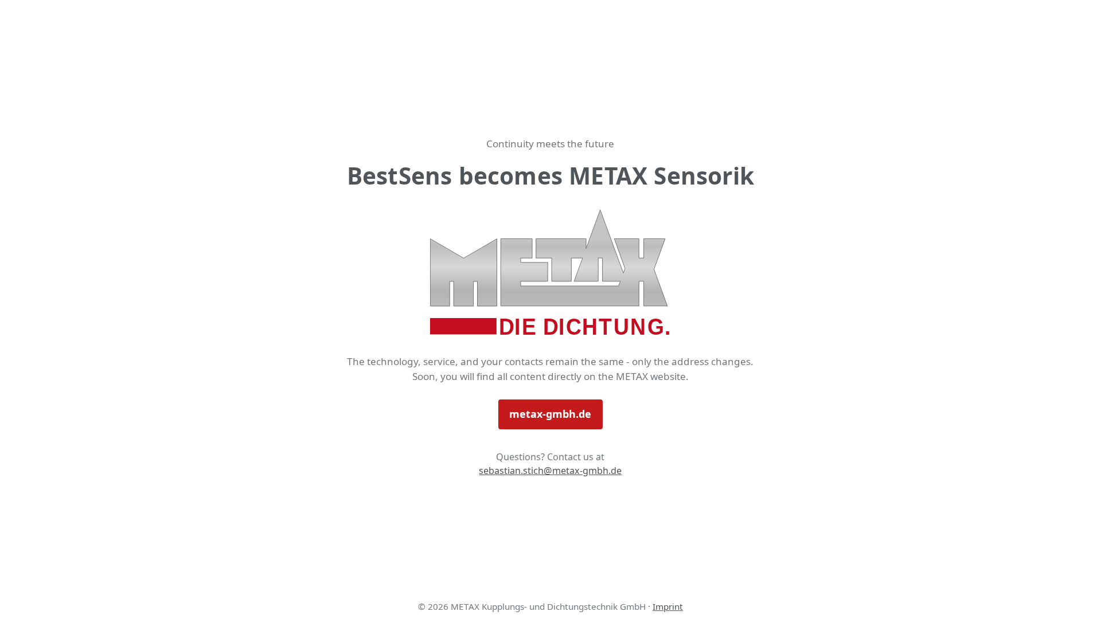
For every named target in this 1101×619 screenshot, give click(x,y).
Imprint (668, 606)
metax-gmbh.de (550, 414)
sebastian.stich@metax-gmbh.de (550, 470)
